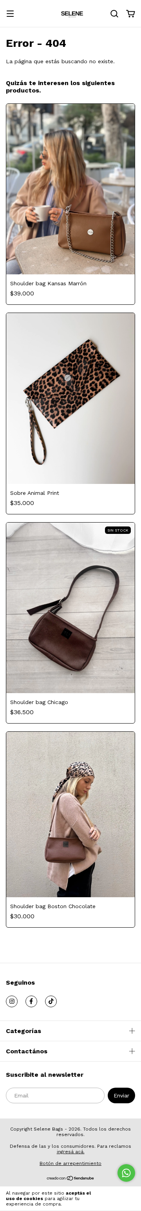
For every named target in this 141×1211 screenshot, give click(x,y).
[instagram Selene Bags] (12, 1001)
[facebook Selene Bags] (31, 1001)
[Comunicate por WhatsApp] (126, 1173)
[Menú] (10, 14)
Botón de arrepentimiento (70, 1163)
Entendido (117, 1198)
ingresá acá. (71, 1151)
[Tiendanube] (70, 1179)
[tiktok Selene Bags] (51, 1001)
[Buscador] (114, 14)
